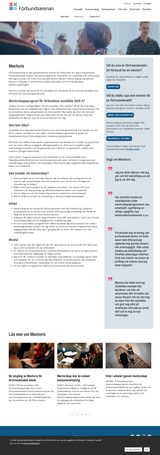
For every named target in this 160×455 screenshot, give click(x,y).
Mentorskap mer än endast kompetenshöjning (73, 378)
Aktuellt (78, 9)
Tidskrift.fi (94, 16)
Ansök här (113, 86)
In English (147, 4)
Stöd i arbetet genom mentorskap (126, 376)
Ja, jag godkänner (133, 449)
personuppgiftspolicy (31, 443)
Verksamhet (108, 9)
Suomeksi (137, 4)
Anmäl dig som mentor (120, 115)
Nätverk (65, 16)
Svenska (127, 4)
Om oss (122, 9)
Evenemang (92, 9)
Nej (147, 449)
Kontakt (146, 9)
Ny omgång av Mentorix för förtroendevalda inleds (25, 378)
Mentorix (79, 16)
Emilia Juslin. (133, 149)
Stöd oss (135, 9)
